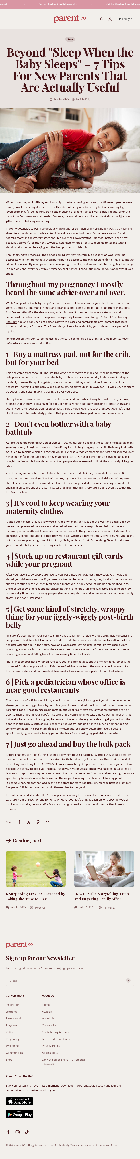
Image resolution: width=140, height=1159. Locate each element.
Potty (9, 1032)
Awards (47, 1011)
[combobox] (125, 19)
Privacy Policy (51, 1045)
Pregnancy (12, 1039)
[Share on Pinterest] (38, 822)
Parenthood (13, 1018)
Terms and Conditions (56, 1039)
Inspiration (13, 1004)
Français (127, 19)
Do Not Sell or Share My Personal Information (63, 1062)
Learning (11, 1011)
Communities (14, 1052)
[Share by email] (47, 822)
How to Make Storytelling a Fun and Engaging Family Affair (101, 896)
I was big (55, 202)
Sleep (70, 39)
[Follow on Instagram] (17, 1132)
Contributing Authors (55, 1032)
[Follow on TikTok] (26, 1132)
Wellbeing (12, 1045)
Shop (9, 1059)
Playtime (11, 1025)
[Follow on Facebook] (8, 1132)
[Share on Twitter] (28, 822)
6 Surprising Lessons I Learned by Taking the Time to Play (35, 896)
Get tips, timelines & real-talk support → (47, 4)
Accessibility (50, 1052)
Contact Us (49, 1025)
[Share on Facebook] (19, 822)
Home (46, 1004)
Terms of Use (109, 1145)
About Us (48, 1018)
